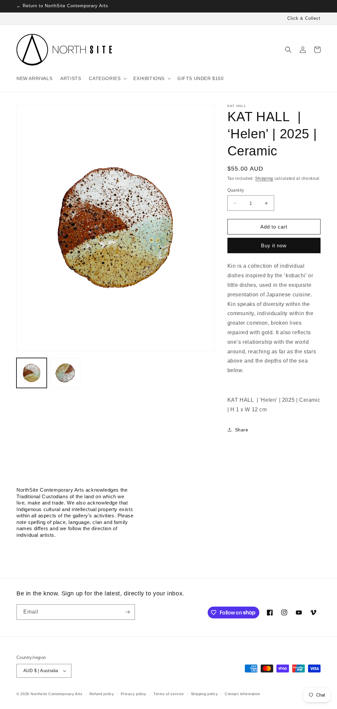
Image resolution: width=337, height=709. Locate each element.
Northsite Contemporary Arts (57, 694)
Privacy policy (133, 694)
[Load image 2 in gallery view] (65, 373)
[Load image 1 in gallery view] (31, 373)
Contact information (242, 694)
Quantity (236, 190)
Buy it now (274, 245)
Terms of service (168, 694)
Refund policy (102, 694)
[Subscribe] (127, 612)
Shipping (264, 178)
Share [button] (241, 429)
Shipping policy (204, 694)
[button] (107, 78)
